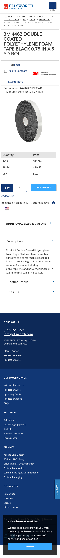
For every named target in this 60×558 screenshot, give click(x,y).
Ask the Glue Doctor (14, 385)
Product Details (17, 282)
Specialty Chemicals (13, 433)
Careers (7, 502)
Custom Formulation (14, 468)
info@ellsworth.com (18, 334)
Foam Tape (44, 19)
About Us (8, 498)
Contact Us (9, 493)
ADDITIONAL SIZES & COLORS (26, 224)
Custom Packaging (13, 477)
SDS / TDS (13, 292)
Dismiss (30, 546)
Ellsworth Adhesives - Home (18, 16)
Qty (7, 187)
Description (14, 241)
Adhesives (9, 420)
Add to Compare (18, 71)
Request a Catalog (13, 398)
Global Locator (11, 507)
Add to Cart (43, 187)
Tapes (32, 19)
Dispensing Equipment (15, 424)
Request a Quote (12, 389)
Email (17, 64)
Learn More (15, 81)
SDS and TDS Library (14, 459)
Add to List (7, 196)
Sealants (8, 428)
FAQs (6, 403)
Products (42, 16)
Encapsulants (10, 437)
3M (24, 19)
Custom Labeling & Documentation (21, 472)
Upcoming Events (12, 394)
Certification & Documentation (19, 463)
